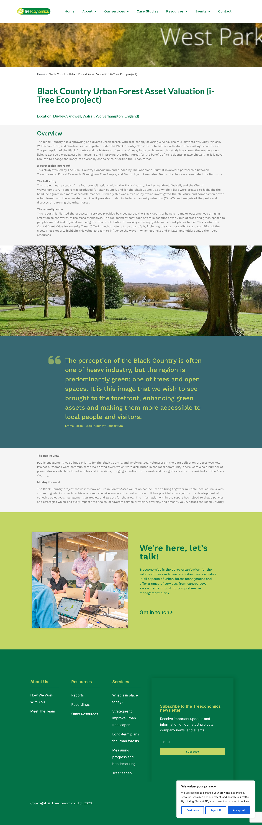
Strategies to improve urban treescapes (124, 718)
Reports (77, 695)
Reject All (215, 810)
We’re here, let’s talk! (173, 552)
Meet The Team (42, 711)
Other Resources (84, 714)
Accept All (239, 810)
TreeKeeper (122, 773)
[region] (215, 799)
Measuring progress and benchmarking (123, 757)
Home (41, 74)
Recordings (80, 704)
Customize (192, 810)
